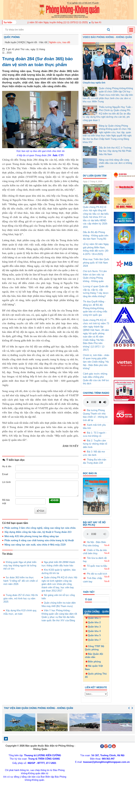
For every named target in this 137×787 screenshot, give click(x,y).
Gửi (42, 510)
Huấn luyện (10, 42)
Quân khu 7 (94, 640)
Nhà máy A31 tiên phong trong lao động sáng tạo (31, 536)
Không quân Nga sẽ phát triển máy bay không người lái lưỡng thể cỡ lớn (19, 565)
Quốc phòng (12, 37)
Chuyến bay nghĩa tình (94, 82)
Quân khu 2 (94, 622)
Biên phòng (94, 661)
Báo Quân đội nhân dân (94, 656)
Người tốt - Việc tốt (37, 42)
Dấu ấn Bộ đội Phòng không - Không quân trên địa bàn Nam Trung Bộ (95, 235)
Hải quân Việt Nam (94, 668)
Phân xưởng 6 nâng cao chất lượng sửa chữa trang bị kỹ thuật (39, 540)
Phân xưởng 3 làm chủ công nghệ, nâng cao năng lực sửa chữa (39, 528)
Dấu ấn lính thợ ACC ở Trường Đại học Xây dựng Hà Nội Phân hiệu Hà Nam (115, 151)
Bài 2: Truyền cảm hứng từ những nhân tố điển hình (95, 443)
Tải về (106, 545)
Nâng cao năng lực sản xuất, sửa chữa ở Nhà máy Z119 (34, 544)
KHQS (21, 42)
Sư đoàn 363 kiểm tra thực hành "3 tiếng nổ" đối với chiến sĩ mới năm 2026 (20, 580)
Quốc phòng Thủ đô (96, 675)
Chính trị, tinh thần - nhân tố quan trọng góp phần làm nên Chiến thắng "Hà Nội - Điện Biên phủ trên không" (96, 362)
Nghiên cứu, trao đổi (59, 42)
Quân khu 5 (94, 635)
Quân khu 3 (94, 626)
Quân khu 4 (94, 631)
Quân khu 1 (94, 618)
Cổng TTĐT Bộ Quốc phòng (94, 648)
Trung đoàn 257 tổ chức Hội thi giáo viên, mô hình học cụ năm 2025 (20, 598)
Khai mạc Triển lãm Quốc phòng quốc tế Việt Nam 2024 (96, 262)
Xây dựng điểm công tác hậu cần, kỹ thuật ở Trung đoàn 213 (37, 532)
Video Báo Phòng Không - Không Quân (107, 37)
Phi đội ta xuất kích (97, 573)
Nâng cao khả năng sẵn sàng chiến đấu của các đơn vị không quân (115, 163)
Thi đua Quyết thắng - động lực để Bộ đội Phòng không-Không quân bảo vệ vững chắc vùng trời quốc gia (95, 308)
